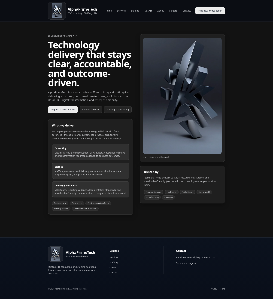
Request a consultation (210, 10)
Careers (173, 10)
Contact (187, 10)
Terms (222, 289)
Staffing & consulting (118, 109)
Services (121, 10)
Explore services (90, 109)
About (160, 10)
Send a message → (186, 263)
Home (109, 10)
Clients (148, 10)
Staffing (135, 10)
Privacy (214, 289)
